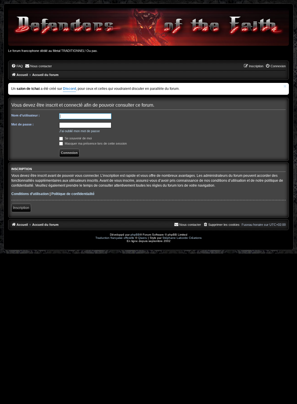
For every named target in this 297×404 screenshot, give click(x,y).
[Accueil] (148, 27)
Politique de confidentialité (73, 194)
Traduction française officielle (114, 237)
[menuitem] (17, 66)
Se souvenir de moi (78, 138)
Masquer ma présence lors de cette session (95, 143)
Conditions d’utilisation (30, 194)
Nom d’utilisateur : (25, 115)
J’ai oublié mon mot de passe (79, 131)
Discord (69, 89)
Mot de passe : (22, 124)
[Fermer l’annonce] (285, 86)
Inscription (21, 208)
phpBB (135, 234)
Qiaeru (142, 237)
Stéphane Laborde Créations (182, 237)
